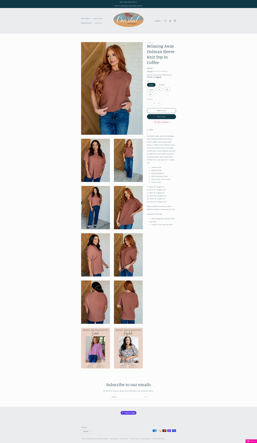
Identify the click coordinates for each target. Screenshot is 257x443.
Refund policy (114, 438)
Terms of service (135, 438)
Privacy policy (124, 438)
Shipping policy (146, 438)
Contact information (158, 438)
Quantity (149, 99)
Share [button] (151, 130)
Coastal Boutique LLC (91, 438)
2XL (167, 89)
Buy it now (161, 117)
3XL (150, 94)
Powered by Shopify (102, 438)
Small (151, 85)
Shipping (150, 71)
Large (151, 89)
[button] (86, 18)
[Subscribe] (145, 396)
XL (159, 89)
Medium (163, 85)
